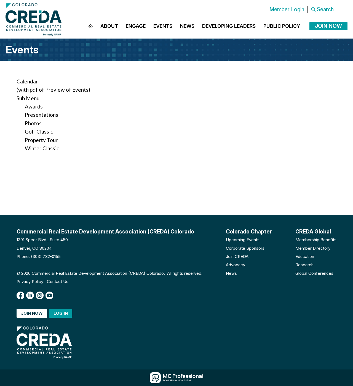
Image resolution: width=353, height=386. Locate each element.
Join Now (328, 26)
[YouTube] (49, 295)
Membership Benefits (315, 239)
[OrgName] (33, 19)
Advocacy (235, 264)
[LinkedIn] (30, 295)
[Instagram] (40, 295)
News (231, 273)
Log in (61, 313)
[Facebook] (20, 295)
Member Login (286, 9)
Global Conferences (314, 273)
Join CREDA (237, 256)
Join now (32, 313)
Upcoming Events (243, 239)
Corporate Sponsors (245, 248)
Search (325, 9)
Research (304, 264)
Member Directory (312, 248)
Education (304, 256)
